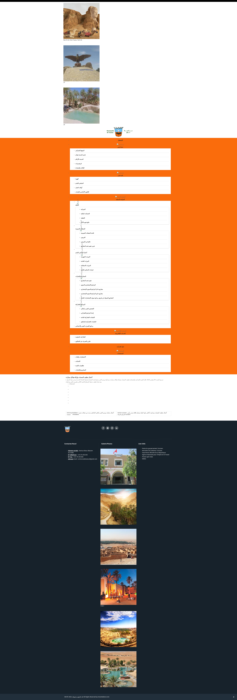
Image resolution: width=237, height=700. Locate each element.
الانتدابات (77, 361)
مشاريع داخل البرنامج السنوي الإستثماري (92, 289)
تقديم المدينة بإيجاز (80, 154)
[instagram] (112, 428)
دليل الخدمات (120, 346)
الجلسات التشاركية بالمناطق (88, 321)
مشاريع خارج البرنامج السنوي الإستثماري (92, 293)
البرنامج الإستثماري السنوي (88, 285)
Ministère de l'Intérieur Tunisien (152, 450)
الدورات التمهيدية (85, 256)
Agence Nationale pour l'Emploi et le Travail (155, 454)
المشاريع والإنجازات (80, 370)
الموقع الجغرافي (79, 150)
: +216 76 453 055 (78, 454)
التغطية (83, 218)
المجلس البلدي (79, 183)
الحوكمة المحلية (120, 199)
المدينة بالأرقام (79, 159)
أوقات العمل (78, 187)
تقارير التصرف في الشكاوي (82, 341)
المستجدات (120, 353)
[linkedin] (116, 428)
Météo (144, 458)
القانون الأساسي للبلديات (82, 192)
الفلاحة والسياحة (79, 168)
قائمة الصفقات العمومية (87, 233)
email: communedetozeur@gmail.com (82, 459)
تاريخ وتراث (78, 163)
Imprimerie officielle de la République (154, 452)
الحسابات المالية (85, 213)
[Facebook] (103, 428)
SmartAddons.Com (103, 697)
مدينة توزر (120, 147)
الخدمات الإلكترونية (120, 333)
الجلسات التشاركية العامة (88, 317)
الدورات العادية (85, 261)
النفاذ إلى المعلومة (80, 337)
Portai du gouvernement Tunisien (152, 448)
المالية (77, 205)
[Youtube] (108, 428)
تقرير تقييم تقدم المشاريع (88, 246)
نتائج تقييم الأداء (85, 222)
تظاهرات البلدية (79, 365)
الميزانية (83, 209)
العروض (83, 237)
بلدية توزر (120, 175)
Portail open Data (147, 456)
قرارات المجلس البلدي (87, 269)
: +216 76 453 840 (75, 457)
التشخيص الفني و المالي (87, 308)
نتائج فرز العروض (85, 241)
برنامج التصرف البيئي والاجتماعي (84, 326)
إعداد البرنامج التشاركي (87, 313)
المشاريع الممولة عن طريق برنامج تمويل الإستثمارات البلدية (97, 298)
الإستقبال (120, 140)
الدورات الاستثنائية (86, 265)
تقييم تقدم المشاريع (86, 280)
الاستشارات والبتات (80, 357)
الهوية (77, 179)
